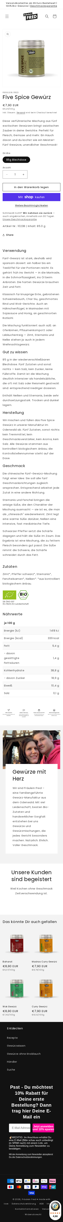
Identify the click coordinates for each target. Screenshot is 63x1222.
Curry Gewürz (39, 1006)
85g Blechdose (16, 159)
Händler (12, 1062)
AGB (41, 1203)
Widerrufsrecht (33, 1214)
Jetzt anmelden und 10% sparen (43, 1128)
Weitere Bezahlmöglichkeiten (31, 205)
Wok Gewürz (10, 1006)
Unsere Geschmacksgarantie (20, 219)
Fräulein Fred (29, 1199)
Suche (11, 1069)
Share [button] (10, 235)
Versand (21, 112)
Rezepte (12, 1038)
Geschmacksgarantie (43, 5)
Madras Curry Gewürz (44, 961)
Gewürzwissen (16, 1045)
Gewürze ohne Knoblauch (24, 1054)
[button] (7, 16)
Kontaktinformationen (27, 1209)
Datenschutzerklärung (24, 1203)
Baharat (7, 961)
